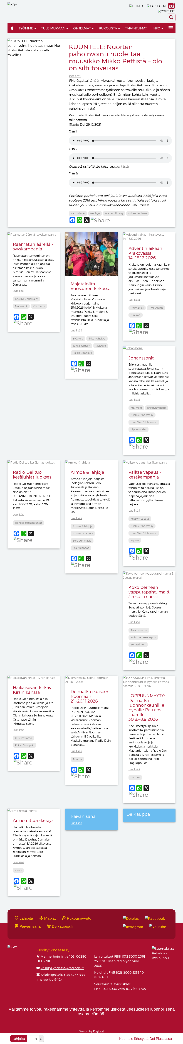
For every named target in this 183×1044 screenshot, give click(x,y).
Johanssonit (141, 357)
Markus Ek (21, 306)
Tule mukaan (53, 28)
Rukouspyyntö (78, 918)
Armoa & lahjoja (87, 472)
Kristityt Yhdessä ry (26, 298)
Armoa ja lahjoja (83, 533)
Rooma (77, 759)
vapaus (135, 540)
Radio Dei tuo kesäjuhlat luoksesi (32, 474)
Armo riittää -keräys (33, 820)
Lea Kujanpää (81, 547)
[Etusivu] (12, 28)
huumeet (136, 407)
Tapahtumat (136, 28)
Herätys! (95, 213)
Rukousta (108, 28)
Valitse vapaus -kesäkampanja (144, 474)
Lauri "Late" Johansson (144, 422)
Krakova (135, 314)
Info (156, 28)
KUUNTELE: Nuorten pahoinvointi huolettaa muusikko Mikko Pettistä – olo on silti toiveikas (115, 57)
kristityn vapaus (156, 407)
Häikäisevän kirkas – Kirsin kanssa (33, 690)
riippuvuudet (138, 429)
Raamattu (39, 306)
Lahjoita (19, 1038)
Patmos (135, 777)
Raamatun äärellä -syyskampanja (33, 246)
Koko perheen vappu (143, 637)
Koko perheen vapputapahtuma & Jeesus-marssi (149, 592)
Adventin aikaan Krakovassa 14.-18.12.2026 (145, 253)
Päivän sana (29, 926)
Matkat (49, 918)
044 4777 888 (74, 975)
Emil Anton (156, 307)
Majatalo (100, 345)
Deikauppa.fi (62, 926)
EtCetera (78, 338)
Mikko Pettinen (137, 213)
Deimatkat (137, 307)
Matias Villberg (114, 213)
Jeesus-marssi (139, 630)
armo (18, 870)
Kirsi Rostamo (23, 737)
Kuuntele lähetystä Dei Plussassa (145, 1039)
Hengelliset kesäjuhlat (28, 522)
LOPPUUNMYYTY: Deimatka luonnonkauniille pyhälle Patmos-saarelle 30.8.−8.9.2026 (146, 707)
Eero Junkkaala (82, 540)
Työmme (26, 28)
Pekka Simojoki (82, 352)
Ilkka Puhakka (96, 338)
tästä (125, 166)
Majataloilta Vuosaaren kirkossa (91, 286)
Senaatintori (138, 644)
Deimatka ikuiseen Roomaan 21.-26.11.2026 (90, 696)
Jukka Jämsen (81, 345)
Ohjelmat (82, 28)
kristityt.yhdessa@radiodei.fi (62, 968)
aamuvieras (78, 213)
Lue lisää (18, 290)
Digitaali (98, 1031)
